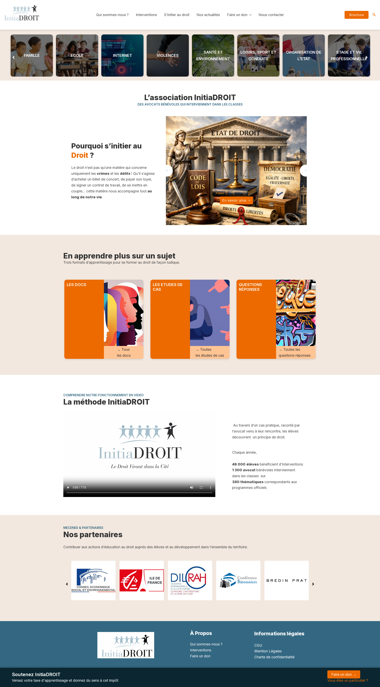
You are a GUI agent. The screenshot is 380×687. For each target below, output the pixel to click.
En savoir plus (234, 200)
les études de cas (210, 355)
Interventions (146, 15)
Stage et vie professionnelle (349, 55)
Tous (126, 349)
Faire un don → (343, 674)
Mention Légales (268, 651)
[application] (249, 15)
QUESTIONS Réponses (250, 287)
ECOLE (77, 55)
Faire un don (237, 15)
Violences (168, 55)
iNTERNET (122, 55)
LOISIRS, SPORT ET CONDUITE (258, 55)
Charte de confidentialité (274, 657)
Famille (32, 55)
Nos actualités (208, 15)
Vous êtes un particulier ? (347, 680)
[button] (13, 56)
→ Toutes (203, 349)
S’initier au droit (176, 15)
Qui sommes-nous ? (112, 15)
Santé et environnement (213, 55)
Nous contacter (271, 15)
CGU (258, 645)
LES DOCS (76, 284)
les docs (124, 355)
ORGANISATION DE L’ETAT (303, 55)
